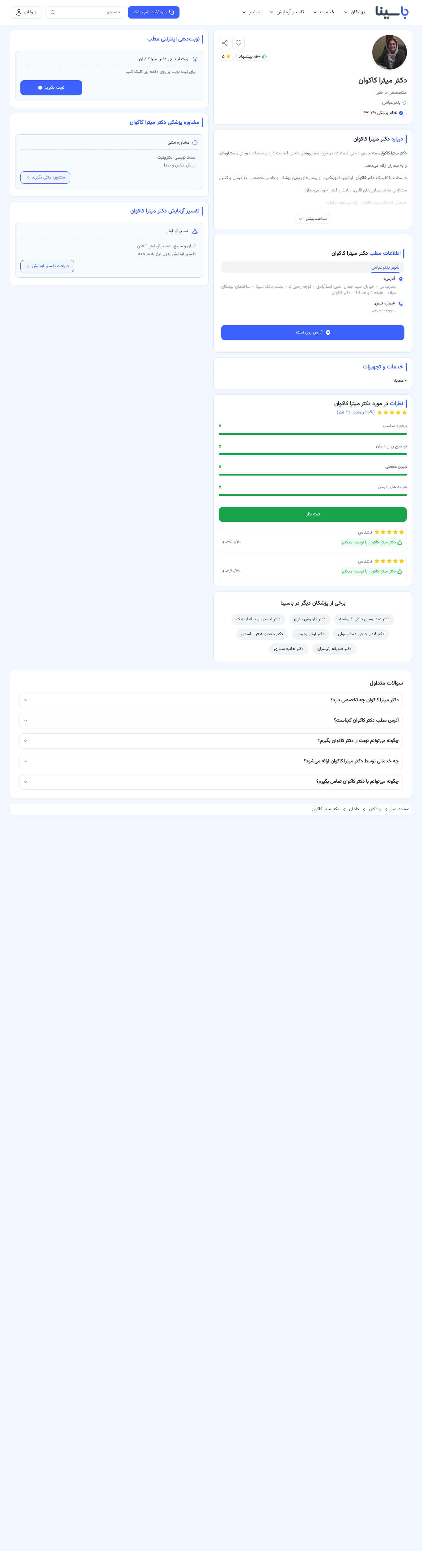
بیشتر (254, 12)
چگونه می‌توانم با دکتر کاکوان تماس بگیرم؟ (357, 782)
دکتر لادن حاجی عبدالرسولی (361, 634)
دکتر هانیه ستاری (289, 649)
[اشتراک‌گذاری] (225, 43)
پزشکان (358, 12)
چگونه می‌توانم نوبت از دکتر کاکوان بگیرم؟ (358, 741)
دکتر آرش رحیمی (310, 634)
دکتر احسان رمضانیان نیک (258, 619)
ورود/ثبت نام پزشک (150, 12)
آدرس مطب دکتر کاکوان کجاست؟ (366, 720)
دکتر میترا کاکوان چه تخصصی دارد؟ (365, 700)
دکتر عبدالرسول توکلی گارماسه (364, 619)
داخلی (354, 809)
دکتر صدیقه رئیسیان (334, 649)
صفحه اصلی (399, 809)
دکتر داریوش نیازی (310, 619)
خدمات (327, 12)
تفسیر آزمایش (290, 12)
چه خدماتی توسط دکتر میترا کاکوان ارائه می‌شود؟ (351, 761)
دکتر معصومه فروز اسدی (262, 634)
